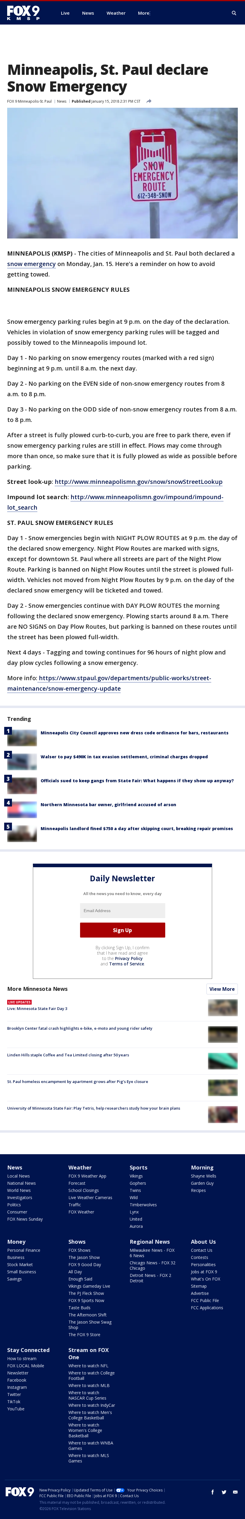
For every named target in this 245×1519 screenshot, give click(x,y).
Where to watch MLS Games (88, 1458)
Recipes (198, 1190)
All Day (75, 1272)
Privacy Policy (129, 958)
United (136, 1219)
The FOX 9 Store (84, 1334)
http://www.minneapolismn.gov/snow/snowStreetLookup (139, 482)
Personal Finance (23, 1250)
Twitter (14, 1394)
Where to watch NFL (88, 1365)
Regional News (150, 1241)
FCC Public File (205, 1300)
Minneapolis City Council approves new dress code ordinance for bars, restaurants (135, 733)
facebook (213, 1492)
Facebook (16, 1380)
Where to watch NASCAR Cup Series (87, 1395)
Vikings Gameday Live (89, 1286)
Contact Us (201, 1250)
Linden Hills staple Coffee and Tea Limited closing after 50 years (68, 1055)
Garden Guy (202, 1183)
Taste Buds (79, 1307)
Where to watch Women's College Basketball (85, 1430)
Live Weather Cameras (90, 1197)
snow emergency (31, 264)
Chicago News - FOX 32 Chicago (152, 1265)
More (143, 13)
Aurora (136, 1226)
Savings (14, 1279)
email (235, 1492)
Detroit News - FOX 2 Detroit (150, 1277)
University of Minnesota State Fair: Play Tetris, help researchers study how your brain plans (93, 1108)
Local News (18, 1176)
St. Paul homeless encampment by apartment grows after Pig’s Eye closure (77, 1081)
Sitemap (199, 1286)
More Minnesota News (37, 988)
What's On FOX (205, 1279)
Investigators (19, 1197)
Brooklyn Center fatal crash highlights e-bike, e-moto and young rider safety (79, 1028)
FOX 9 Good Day (84, 1264)
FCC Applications (207, 1307)
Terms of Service (126, 964)
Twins (135, 1190)
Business (15, 1257)
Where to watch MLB (89, 1385)
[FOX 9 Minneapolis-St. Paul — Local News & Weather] (27, 13)
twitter (224, 1492)
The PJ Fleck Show (86, 1293)
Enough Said (80, 1279)
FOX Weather (81, 1212)
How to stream (21, 1358)
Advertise (200, 1293)
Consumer (17, 1212)
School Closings (83, 1190)
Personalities (203, 1264)
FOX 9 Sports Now (86, 1300)
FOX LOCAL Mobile (25, 1365)
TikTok (13, 1401)
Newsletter (17, 1373)
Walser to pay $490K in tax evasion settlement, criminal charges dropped (124, 757)
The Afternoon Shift (87, 1315)
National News (21, 1183)
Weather (80, 1167)
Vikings (136, 1176)
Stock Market (20, 1264)
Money (16, 1241)
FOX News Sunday (25, 1219)
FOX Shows (79, 1250)
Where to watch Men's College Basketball (90, 1415)
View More (222, 989)
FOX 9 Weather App (87, 1176)
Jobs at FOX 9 (204, 1272)
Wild (134, 1197)
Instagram (17, 1387)
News (61, 101)
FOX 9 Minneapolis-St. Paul (29, 101)
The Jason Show (84, 1257)
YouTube (15, 1409)
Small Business (21, 1272)
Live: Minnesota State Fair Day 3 (37, 1008)
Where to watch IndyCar (91, 1405)
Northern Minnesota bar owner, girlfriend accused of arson (108, 804)
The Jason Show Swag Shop (89, 1324)
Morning (202, 1167)
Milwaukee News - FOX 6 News (152, 1252)
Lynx (134, 1212)
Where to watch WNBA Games (90, 1445)
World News (19, 1190)
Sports (138, 1167)
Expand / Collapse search (234, 13)
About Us (203, 1241)
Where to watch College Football (91, 1375)
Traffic (74, 1204)
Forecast (76, 1183)
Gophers (138, 1183)
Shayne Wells (203, 1176)
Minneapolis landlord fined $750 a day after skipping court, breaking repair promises (137, 828)
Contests (199, 1257)
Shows (76, 1241)
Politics (14, 1204)
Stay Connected (28, 1350)
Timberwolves (143, 1204)
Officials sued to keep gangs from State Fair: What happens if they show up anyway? (137, 780)
